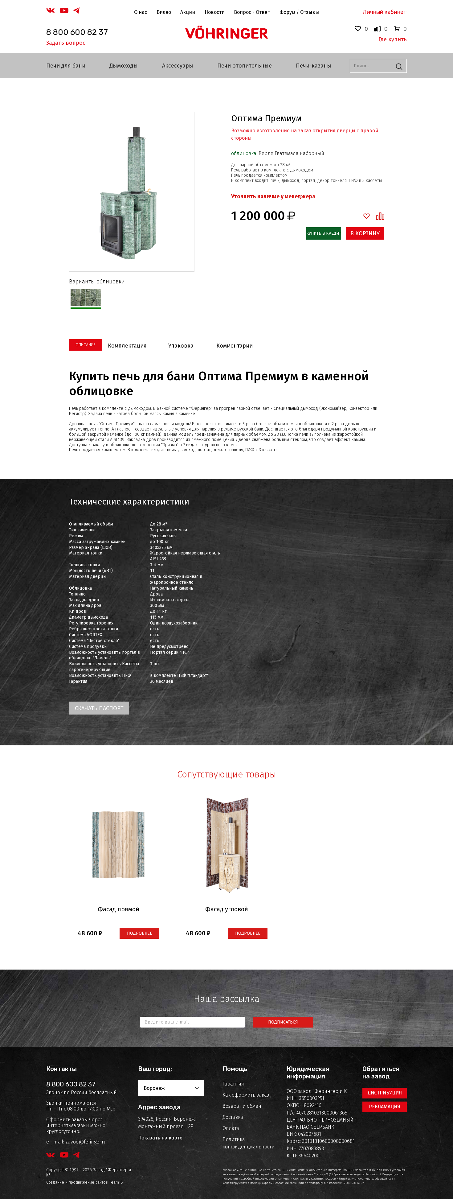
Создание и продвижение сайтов (77, 1182)
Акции (187, 12)
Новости (215, 12)
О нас (140, 12)
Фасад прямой (118, 909)
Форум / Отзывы (299, 12)
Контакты (61, 1069)
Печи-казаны (313, 65)
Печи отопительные (244, 65)
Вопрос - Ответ (252, 12)
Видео (164, 12)
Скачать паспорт (99, 708)
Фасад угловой (226, 909)
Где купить (392, 39)
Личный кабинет (384, 12)
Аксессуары (177, 65)
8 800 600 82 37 (77, 32)
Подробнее (139, 933)
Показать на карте (160, 1138)
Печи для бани (65, 65)
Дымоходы (123, 65)
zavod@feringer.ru (86, 1142)
